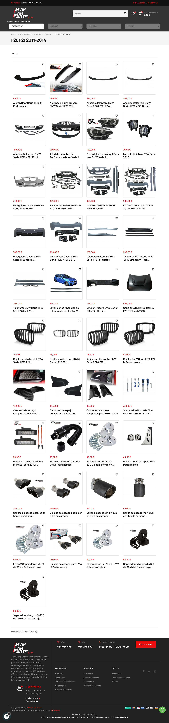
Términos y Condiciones (65, 681)
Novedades (116, 673)
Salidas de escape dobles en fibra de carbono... (29, 514)
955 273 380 (85, 646)
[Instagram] (155, 671)
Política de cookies (63, 689)
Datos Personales (91, 677)
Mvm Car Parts (35, 707)
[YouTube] (149, 671)
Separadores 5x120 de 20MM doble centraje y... (100, 463)
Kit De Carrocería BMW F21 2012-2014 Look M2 (138, 207)
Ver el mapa (147, 644)
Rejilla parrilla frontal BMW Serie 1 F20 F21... (28, 360)
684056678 (26, 2)
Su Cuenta (88, 673)
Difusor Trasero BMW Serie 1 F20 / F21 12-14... (102, 309)
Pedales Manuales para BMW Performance (139, 463)
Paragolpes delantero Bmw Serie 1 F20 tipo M (28, 207)
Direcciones (89, 681)
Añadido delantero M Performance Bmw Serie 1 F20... (64, 155)
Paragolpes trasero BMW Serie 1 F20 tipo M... (27, 258)
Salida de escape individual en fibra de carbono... (101, 514)
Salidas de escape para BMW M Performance (66, 565)
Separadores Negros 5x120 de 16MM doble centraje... (28, 617)
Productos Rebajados (121, 677)
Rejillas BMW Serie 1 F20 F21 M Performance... (139, 360)
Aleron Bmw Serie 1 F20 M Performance (27, 104)
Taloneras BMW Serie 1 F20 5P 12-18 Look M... (28, 309)
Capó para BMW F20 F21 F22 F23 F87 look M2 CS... (138, 309)
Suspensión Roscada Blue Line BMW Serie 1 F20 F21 (138, 412)
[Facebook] (143, 671)
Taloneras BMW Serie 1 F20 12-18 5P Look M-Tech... (138, 258)
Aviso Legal (60, 677)
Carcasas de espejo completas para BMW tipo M (102, 412)
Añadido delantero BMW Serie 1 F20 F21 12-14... (100, 104)
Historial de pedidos (92, 685)
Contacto (59, 673)
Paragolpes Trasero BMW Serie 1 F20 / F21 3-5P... (64, 258)
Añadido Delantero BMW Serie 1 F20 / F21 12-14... (137, 104)
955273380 (37, 2)
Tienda (115, 681)
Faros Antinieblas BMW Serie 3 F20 (139, 155)
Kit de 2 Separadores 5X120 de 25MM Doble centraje (29, 565)
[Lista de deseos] (133, 13)
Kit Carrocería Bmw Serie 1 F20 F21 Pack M (101, 207)
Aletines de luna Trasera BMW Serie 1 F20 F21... (64, 104)
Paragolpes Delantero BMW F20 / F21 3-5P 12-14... (65, 207)
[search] (125, 13)
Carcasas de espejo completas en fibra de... (26, 412)
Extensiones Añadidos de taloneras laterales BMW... (65, 309)
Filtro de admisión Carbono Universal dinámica (65, 463)
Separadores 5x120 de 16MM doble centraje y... (102, 565)
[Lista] (16, 53)
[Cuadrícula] (13, 53)
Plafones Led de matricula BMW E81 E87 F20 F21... (28, 463)
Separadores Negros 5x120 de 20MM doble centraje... (138, 565)
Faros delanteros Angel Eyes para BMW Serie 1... (102, 155)
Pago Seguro (60, 685)
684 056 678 (64, 646)
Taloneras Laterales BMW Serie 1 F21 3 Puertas (100, 258)
